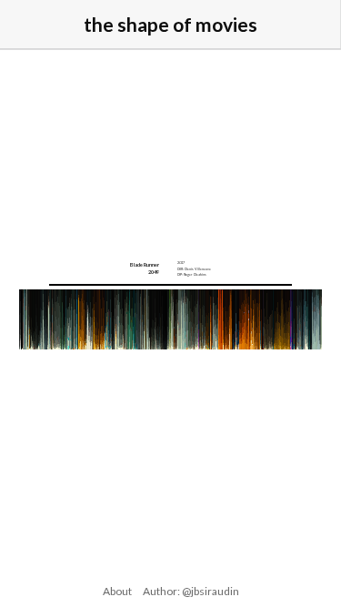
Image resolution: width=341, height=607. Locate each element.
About (117, 591)
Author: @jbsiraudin (191, 591)
